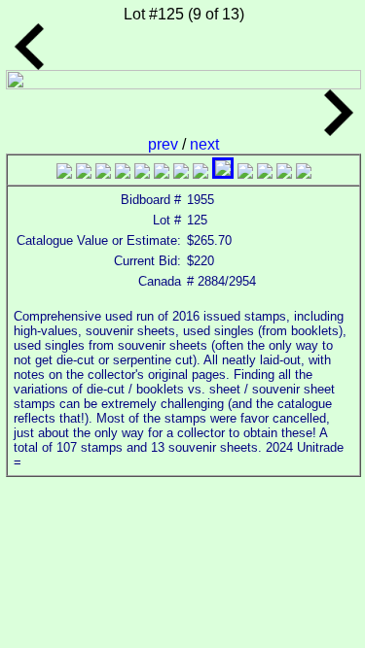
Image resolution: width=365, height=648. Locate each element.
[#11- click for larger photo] (265, 173)
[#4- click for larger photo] (122, 173)
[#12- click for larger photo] (284, 173)
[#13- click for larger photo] (303, 173)
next (204, 144)
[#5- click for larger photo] (142, 173)
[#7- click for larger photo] (181, 173)
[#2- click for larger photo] (83, 173)
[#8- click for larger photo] (200, 173)
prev (165, 144)
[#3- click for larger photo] (103, 173)
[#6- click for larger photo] (161, 173)
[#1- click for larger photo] (64, 173)
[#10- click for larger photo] (245, 173)
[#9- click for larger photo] (223, 173)
